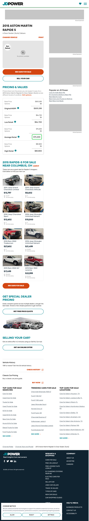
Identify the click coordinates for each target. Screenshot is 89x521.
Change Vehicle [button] (10, 37)
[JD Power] (11, 454)
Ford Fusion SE (36, 413)
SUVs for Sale (7, 410)
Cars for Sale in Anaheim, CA (70, 417)
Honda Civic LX (36, 409)
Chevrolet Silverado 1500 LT (41, 392)
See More (7, 436)
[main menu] (84, 3)
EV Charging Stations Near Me (60, 94)
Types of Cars (50, 491)
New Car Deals (51, 494)
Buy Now (36, 383)
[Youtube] (11, 461)
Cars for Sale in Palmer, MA (69, 425)
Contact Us (71, 510)
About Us (70, 458)
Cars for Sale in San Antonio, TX (71, 421)
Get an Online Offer (23, 347)
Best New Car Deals (56, 101)
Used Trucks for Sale (10, 406)
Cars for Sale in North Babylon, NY (72, 430)
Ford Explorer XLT (37, 430)
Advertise (70, 461)
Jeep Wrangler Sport (38, 404)
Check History (33, 370)
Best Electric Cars (55, 97)
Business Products (74, 507)
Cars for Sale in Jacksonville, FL (71, 398)
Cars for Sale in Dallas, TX (69, 413)
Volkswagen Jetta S (38, 421)
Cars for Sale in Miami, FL (69, 402)
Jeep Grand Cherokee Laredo (42, 425)
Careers (69, 464)
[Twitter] (8, 461)
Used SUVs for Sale (9, 415)
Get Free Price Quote (23, 311)
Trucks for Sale (8, 402)
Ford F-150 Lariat (37, 400)
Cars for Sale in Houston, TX (70, 394)
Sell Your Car (23, 79)
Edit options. (27, 95)
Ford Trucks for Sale (10, 432)
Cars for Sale (7, 394)
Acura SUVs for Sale (10, 423)
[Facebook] (4, 461)
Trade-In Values (51, 488)
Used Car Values (52, 485)
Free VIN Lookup (51, 463)
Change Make (8, 446)
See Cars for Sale (23, 72)
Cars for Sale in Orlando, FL (69, 434)
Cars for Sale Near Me (57, 92)
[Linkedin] (15, 461)
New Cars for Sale (9, 419)
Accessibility (71, 513)
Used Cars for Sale (9, 398)
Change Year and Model (24, 446)
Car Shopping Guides (53, 498)
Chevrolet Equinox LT (38, 417)
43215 (35, 166)
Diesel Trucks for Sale (10, 427)
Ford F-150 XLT (36, 396)
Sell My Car (49, 482)
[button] (18, 108)
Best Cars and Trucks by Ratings (60, 99)
